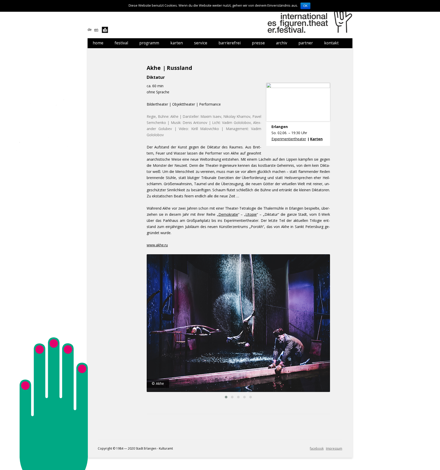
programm (149, 43)
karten (176, 43)
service (200, 43)
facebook (317, 448)
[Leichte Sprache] (105, 29)
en (96, 29)
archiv (281, 43)
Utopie (251, 214)
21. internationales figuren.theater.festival (310, 19)
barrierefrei (229, 43)
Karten (316, 138)
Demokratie (228, 214)
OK (305, 6)
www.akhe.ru (157, 245)
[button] (226, 397)
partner (305, 43)
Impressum (334, 448)
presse (258, 43)
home (98, 43)
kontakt (331, 43)
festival (121, 43)
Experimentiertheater (288, 138)
